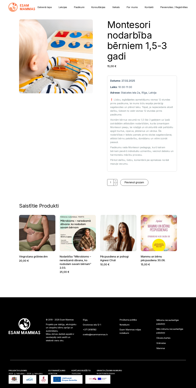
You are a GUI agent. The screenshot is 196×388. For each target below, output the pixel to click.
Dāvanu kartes (163, 338)
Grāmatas (161, 343)
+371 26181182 (89, 329)
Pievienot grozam (134, 182)
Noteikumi (124, 324)
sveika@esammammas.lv (95, 334)
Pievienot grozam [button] (19, 261)
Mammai (160, 348)
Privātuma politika (128, 319)
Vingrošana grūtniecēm (33, 256)
